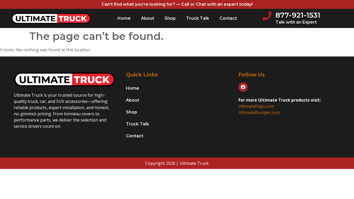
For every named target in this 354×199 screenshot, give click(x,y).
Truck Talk (197, 18)
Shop (170, 18)
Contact (228, 18)
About (147, 18)
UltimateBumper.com (259, 112)
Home (124, 18)
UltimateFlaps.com (256, 106)
